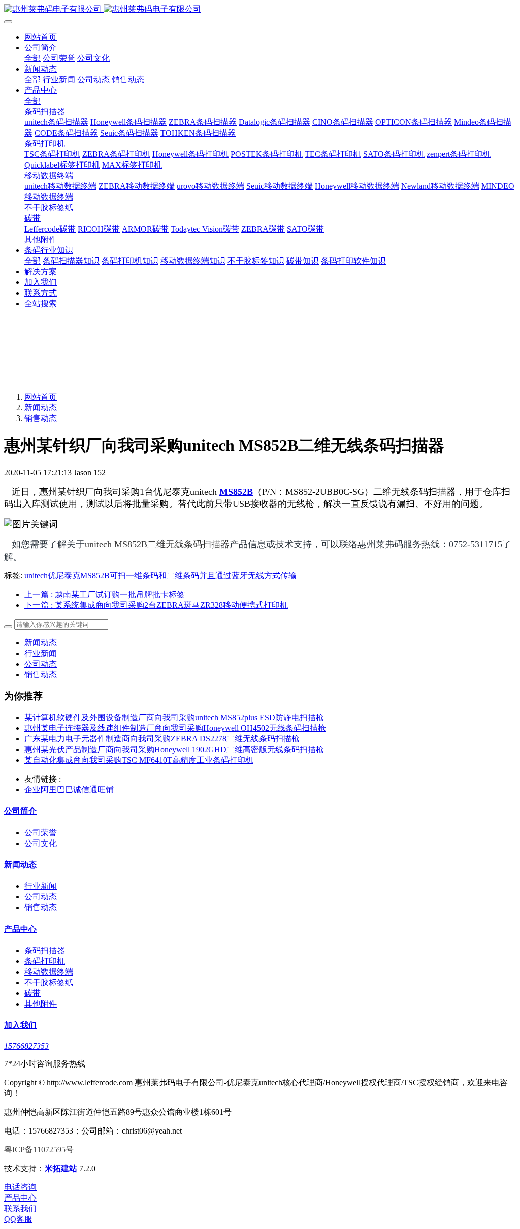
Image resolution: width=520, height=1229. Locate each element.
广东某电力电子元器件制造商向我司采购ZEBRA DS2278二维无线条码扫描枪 (162, 738)
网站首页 (40, 37)
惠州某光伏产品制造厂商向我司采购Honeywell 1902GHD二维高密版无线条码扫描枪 (174, 749)
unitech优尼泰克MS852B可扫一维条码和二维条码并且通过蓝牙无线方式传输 (160, 575)
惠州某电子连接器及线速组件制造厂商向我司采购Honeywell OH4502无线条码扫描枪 (175, 728)
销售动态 (40, 418)
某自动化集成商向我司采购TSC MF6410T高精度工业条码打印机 (138, 760)
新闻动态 (40, 407)
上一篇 (104, 594)
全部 (32, 58)
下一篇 (156, 605)
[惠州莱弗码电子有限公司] (260, 9)
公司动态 (40, 664)
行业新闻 (40, 653)
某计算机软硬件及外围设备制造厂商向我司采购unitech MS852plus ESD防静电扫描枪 (174, 717)
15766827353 (26, 1046)
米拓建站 (62, 1168)
